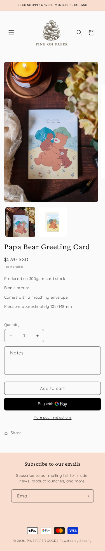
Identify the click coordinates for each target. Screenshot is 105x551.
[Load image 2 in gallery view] (52, 222)
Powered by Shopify (75, 541)
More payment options (53, 417)
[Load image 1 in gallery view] (20, 222)
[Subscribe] (87, 495)
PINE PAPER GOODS (43, 541)
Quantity (11, 324)
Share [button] (16, 432)
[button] (11, 32)
